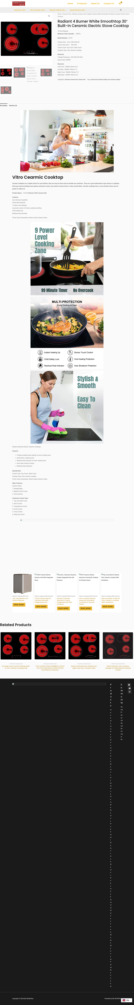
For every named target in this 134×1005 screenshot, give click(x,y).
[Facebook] (129, 685)
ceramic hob (94, 79)
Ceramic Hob (67, 14)
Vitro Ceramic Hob (37, 10)
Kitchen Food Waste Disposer (111, 935)
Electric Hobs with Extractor (110, 886)
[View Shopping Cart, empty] (120, 3)
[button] (26, 10)
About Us (95, 3)
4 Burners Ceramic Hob (79, 14)
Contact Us (109, 3)
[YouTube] (129, 688)
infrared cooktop (102, 79)
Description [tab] (3, 105)
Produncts (82, 3)
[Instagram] (129, 691)
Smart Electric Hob (77, 10)
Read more (19, 605)
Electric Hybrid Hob (57, 10)
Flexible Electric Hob (110, 813)
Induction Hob (19, 10)
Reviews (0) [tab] (13, 105)
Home (70, 3)
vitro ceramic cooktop (114, 79)
